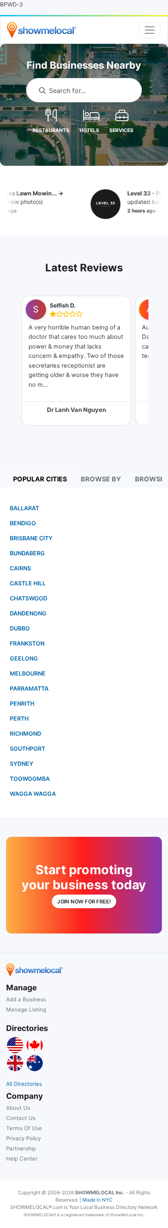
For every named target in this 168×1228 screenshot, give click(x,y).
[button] (51, 115)
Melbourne (28, 673)
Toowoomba (30, 778)
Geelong (24, 658)
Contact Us (20, 1118)
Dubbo (20, 628)
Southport (27, 748)
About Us (18, 1108)
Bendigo (23, 523)
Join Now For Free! (84, 901)
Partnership (21, 1148)
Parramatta (29, 688)
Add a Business (26, 999)
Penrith (22, 703)
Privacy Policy (23, 1138)
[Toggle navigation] (149, 30)
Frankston (27, 643)
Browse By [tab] (101, 479)
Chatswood (28, 598)
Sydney (21, 763)
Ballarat (24, 508)
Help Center (22, 1158)
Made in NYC (97, 1200)
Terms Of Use (24, 1128)
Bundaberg (27, 553)
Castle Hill (28, 583)
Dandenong (28, 613)
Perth (19, 718)
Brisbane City (31, 538)
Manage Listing (26, 1009)
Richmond (25, 733)
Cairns (20, 568)
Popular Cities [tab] (40, 479)
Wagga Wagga (33, 793)
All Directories (24, 1084)
